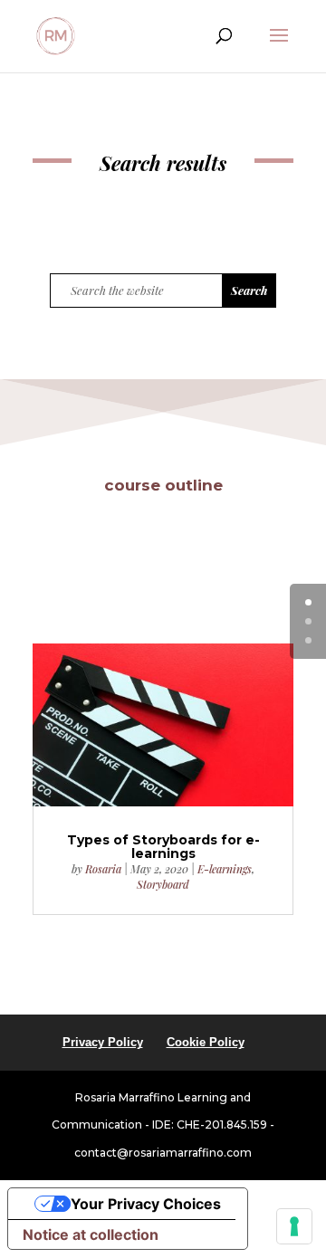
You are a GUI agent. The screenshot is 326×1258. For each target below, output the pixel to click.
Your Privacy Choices (146, 1204)
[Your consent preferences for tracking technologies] (294, 1226)
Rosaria (103, 869)
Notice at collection (90, 1234)
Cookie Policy (205, 1042)
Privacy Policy (102, 1042)
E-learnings (224, 869)
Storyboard (163, 884)
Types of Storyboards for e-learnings (163, 847)
